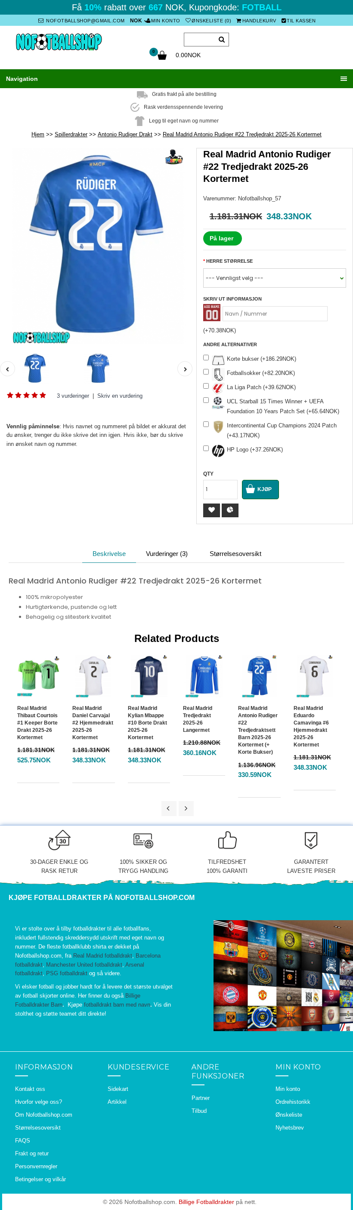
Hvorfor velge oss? (38, 1102)
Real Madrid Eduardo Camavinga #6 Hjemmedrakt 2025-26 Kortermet (311, 726)
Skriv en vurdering (119, 396)
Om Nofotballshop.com (43, 1115)
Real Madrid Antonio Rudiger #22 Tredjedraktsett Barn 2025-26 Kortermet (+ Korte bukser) (258, 730)
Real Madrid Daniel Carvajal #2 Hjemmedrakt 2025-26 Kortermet (92, 723)
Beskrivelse (109, 553)
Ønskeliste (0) (211, 20)
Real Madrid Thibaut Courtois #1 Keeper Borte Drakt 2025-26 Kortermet (37, 723)
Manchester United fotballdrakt (84, 964)
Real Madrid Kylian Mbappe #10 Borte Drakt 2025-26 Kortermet (147, 723)
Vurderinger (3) (167, 553)
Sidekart (118, 1089)
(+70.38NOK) (219, 330)
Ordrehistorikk (293, 1102)
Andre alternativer (230, 344)
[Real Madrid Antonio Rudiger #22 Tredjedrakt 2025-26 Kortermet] (98, 246)
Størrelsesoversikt (235, 553)
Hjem (37, 134)
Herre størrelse (229, 261)
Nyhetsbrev (290, 1127)
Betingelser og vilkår (40, 1179)
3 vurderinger (73, 396)
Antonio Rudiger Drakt (125, 134)
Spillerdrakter (71, 134)
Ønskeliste (289, 1115)
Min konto (165, 20)
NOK (136, 21)
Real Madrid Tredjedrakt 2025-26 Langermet (197, 719)
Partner (201, 1098)
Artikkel (117, 1102)
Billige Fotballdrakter (206, 1201)
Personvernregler (36, 1166)
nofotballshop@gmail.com (85, 20)
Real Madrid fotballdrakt (102, 955)
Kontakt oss (30, 1089)
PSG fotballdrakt (66, 973)
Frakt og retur (32, 1153)
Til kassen (301, 20)
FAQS (22, 1140)
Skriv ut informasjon (232, 298)
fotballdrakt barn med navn (117, 1004)
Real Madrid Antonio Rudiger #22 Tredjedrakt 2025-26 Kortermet (242, 134)
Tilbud (199, 1111)
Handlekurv (259, 20)
